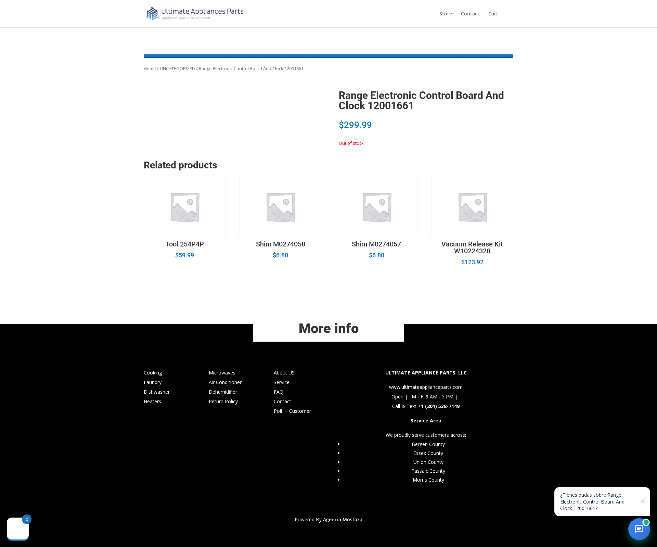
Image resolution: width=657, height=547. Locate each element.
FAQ (278, 392)
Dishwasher (157, 392)
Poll (278, 411)
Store (445, 14)
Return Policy (223, 401)
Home (150, 68)
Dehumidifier (223, 392)
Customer (300, 411)
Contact (470, 14)
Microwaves (222, 372)
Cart (493, 14)
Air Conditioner (225, 382)
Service (281, 382)
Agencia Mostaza (342, 519)
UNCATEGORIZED (177, 68)
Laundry (153, 382)
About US (284, 372)
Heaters (152, 401)
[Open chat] (639, 529)
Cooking (153, 372)
